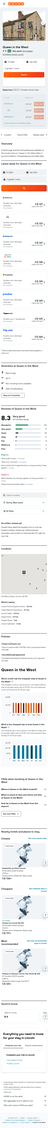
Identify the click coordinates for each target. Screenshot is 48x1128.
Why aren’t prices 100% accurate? (18, 1105)
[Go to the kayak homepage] (16, 3)
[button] (4, 4)
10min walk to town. (13, 458)
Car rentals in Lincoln (15, 1060)
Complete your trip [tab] (13, 1045)
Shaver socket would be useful (17, 484)
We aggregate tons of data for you (18, 1101)
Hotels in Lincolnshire (10, 1122)
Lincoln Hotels (25, 1122)
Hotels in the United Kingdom (15, 1120)
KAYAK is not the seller (13, 1096)
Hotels (22, 1118)
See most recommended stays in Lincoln (37, 942)
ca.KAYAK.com (12, 1118)
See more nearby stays (37, 838)
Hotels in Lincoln (13, 1063)
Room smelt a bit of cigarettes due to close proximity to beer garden (24, 466)
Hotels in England (34, 1120)
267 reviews (27, 51)
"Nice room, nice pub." (13, 462)
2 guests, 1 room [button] (12, 68)
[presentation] (12, 681)
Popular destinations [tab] (34, 1045)
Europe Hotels (32, 1118)
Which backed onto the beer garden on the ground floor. (24, 479)
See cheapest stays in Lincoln (38, 889)
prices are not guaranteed (12, 1089)
